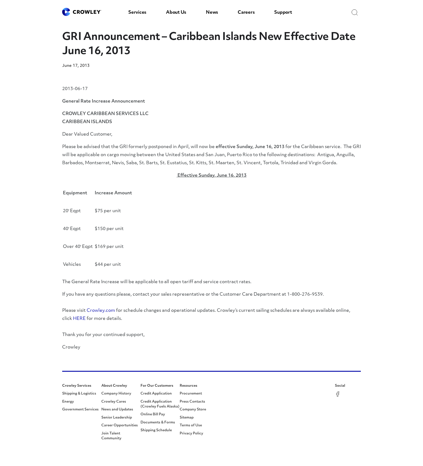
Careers (246, 13)
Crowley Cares (113, 402)
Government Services (80, 409)
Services (137, 13)
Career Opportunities (119, 425)
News (212, 13)
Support (283, 13)
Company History (116, 394)
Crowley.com (101, 311)
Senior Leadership (116, 417)
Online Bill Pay (153, 414)
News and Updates (117, 409)
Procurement (191, 394)
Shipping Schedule (156, 430)
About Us (176, 13)
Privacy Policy (191, 433)
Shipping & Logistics (79, 394)
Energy (68, 402)
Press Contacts (192, 402)
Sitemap (187, 417)
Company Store (193, 409)
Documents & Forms (158, 422)
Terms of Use (191, 425)
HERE (79, 319)
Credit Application (156, 394)
